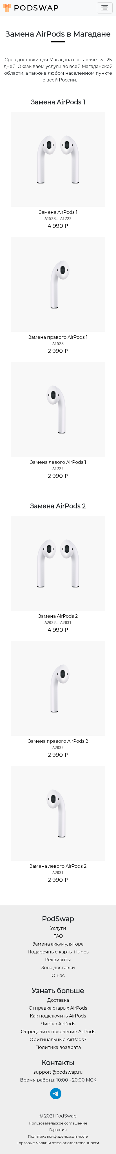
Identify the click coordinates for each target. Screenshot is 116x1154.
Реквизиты (58, 959)
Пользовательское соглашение (58, 1123)
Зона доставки (58, 967)
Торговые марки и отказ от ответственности (58, 1143)
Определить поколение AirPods (58, 1031)
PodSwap (35, 7)
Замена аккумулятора (58, 944)
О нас (58, 975)
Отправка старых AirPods (58, 1008)
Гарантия (58, 1130)
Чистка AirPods (58, 1023)
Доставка (58, 1000)
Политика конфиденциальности (58, 1136)
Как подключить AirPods (58, 1016)
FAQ (58, 936)
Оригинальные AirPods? (58, 1039)
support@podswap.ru (58, 1072)
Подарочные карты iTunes (58, 952)
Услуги (58, 928)
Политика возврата (58, 1047)
